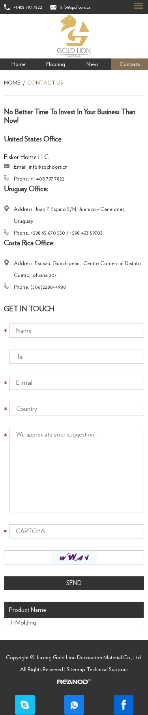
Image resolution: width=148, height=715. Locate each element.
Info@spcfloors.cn (76, 7)
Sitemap (76, 669)
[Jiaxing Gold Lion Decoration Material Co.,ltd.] (74, 36)
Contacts (130, 64)
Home (18, 64)
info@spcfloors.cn (48, 167)
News (92, 64)
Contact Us (45, 83)
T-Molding (22, 622)
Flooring (55, 64)
